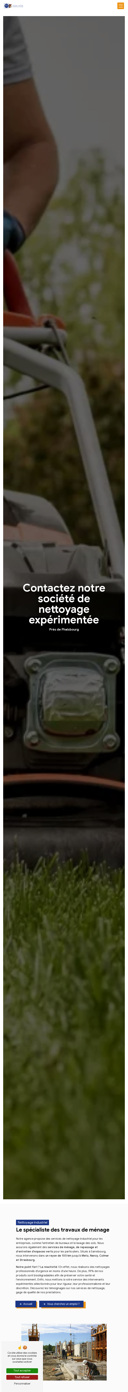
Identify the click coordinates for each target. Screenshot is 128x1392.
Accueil (27, 1304)
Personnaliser (22, 1383)
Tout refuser (22, 1377)
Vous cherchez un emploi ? (63, 1304)
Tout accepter (22, 1370)
